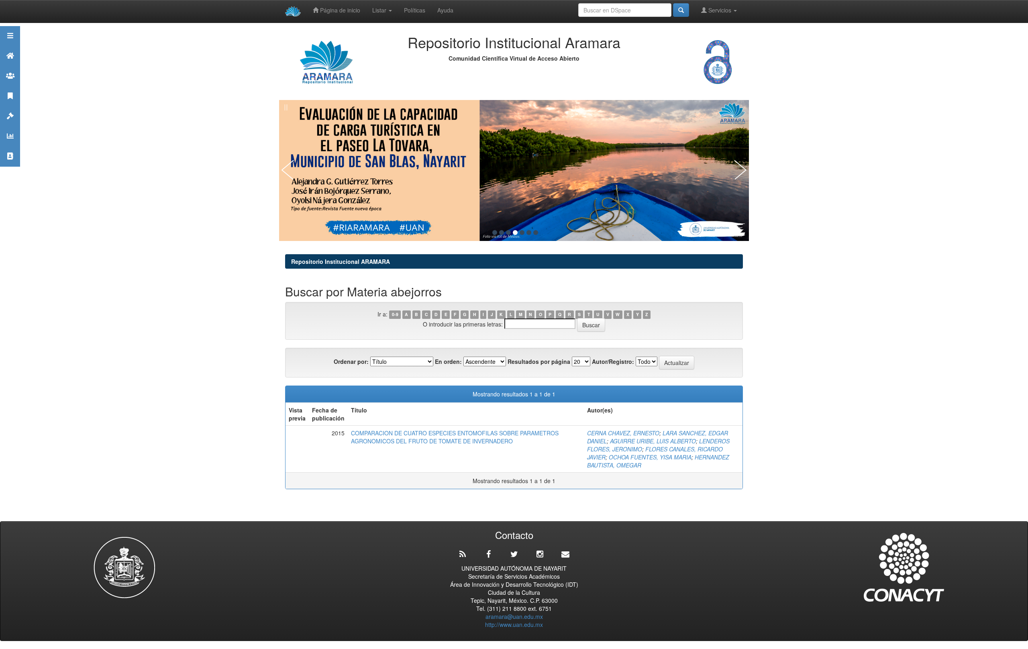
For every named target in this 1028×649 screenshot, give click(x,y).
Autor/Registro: (613, 361)
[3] (508, 232)
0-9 (395, 315)
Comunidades (10, 85)
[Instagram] (540, 554)
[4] (515, 232)
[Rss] (463, 554)
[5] (522, 232)
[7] (535, 232)
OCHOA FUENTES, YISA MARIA (650, 457)
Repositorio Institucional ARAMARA (340, 261)
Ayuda (445, 10)
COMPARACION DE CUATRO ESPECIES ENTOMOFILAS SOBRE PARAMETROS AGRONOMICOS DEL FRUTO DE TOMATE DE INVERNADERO (455, 437)
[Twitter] (514, 554)
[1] (494, 232)
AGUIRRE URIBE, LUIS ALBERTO (653, 441)
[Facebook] (488, 554)
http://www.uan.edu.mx (514, 624)
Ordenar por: (351, 361)
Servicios (720, 10)
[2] (501, 232)
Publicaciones (10, 105)
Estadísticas (10, 146)
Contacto (10, 166)
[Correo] (565, 554)
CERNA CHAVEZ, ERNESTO (623, 433)
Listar (380, 10)
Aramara (10, 65)
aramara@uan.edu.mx (514, 616)
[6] (528, 232)
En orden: (448, 361)
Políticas (414, 10)
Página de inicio (339, 10)
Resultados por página (539, 361)
